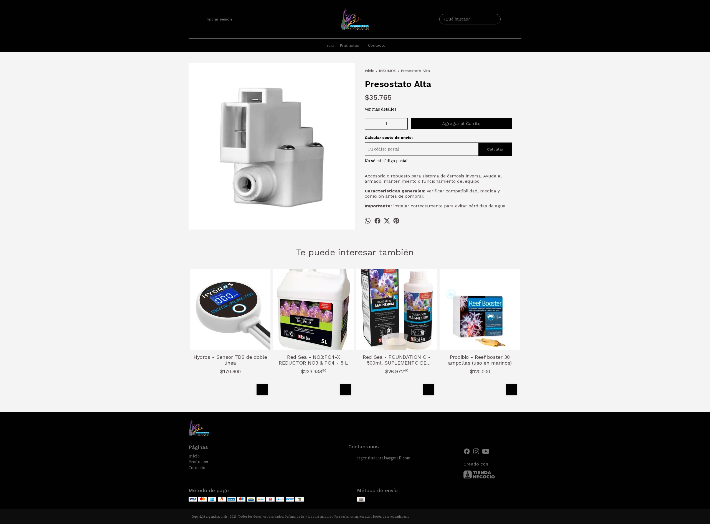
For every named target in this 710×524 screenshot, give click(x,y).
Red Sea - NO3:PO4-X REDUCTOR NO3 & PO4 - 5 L (313, 360)
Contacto (377, 45)
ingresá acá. (362, 516)
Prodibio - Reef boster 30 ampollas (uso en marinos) (480, 360)
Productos (349, 45)
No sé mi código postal (386, 161)
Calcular (495, 149)
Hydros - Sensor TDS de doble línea (230, 360)
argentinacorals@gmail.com (383, 458)
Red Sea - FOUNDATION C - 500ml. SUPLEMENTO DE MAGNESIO (397, 360)
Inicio (329, 45)
